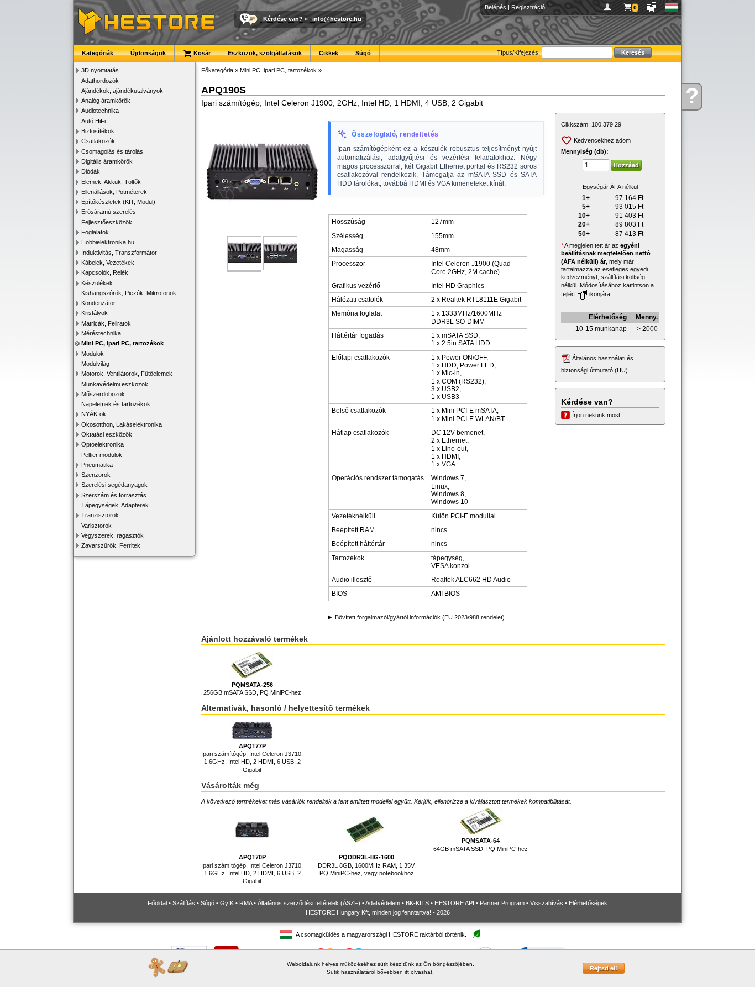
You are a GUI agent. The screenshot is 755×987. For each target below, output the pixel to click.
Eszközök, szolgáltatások (265, 53)
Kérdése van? (283, 18)
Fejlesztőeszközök (106, 222)
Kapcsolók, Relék (104, 272)
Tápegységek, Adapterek (115, 505)
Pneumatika (97, 464)
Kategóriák (97, 53)
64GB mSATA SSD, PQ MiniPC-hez (480, 844)
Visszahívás (546, 903)
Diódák (90, 171)
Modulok (92, 353)
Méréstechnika (101, 333)
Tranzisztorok (100, 515)
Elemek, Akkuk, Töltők (111, 182)
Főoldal (157, 903)
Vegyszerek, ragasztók (112, 535)
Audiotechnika (100, 110)
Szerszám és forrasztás (113, 495)
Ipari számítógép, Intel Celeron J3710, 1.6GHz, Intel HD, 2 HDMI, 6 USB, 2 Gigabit (252, 758)
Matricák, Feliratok (106, 323)
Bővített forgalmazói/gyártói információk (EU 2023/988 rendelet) (420, 617)
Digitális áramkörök (107, 161)
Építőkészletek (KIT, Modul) (118, 201)
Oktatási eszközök (106, 434)
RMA (245, 903)
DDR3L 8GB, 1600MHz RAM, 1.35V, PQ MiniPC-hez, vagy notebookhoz (367, 865)
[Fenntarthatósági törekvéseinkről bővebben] (476, 934)
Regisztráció (528, 7)
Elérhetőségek (588, 903)
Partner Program (502, 903)
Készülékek (97, 283)
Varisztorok (96, 525)
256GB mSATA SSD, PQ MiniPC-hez (252, 688)
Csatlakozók (98, 141)
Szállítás (183, 903)
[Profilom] (609, 7)
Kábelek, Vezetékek (107, 262)
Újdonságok (148, 53)
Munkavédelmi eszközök (114, 384)
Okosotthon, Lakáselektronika (121, 424)
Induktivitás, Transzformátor (119, 252)
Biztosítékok (97, 131)
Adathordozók (100, 80)
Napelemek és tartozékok (115, 404)
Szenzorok (96, 474)
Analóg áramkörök (105, 100)
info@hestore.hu (336, 18)
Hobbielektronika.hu (107, 242)
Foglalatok (95, 232)
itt (407, 972)
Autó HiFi (93, 121)
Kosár (201, 53)
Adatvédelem (382, 903)
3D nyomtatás (100, 70)
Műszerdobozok (103, 394)
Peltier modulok (101, 455)
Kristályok (94, 312)
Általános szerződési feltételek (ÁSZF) (309, 903)
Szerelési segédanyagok (114, 484)
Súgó (363, 53)
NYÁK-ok (93, 414)
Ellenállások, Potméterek (114, 191)
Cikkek (328, 53)
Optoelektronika (102, 444)
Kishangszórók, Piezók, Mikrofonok (128, 293)
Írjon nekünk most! (597, 415)
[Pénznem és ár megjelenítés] (652, 7)
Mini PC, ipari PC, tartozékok (122, 343)
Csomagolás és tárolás (112, 151)
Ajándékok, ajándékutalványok (122, 90)
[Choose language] (671, 7)
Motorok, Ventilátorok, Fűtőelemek (126, 373)
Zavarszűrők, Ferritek (110, 545)
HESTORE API (454, 903)
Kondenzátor (98, 303)
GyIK (227, 903)
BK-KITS (417, 903)
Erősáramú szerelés (108, 211)
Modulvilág (95, 363)
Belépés (495, 7)
